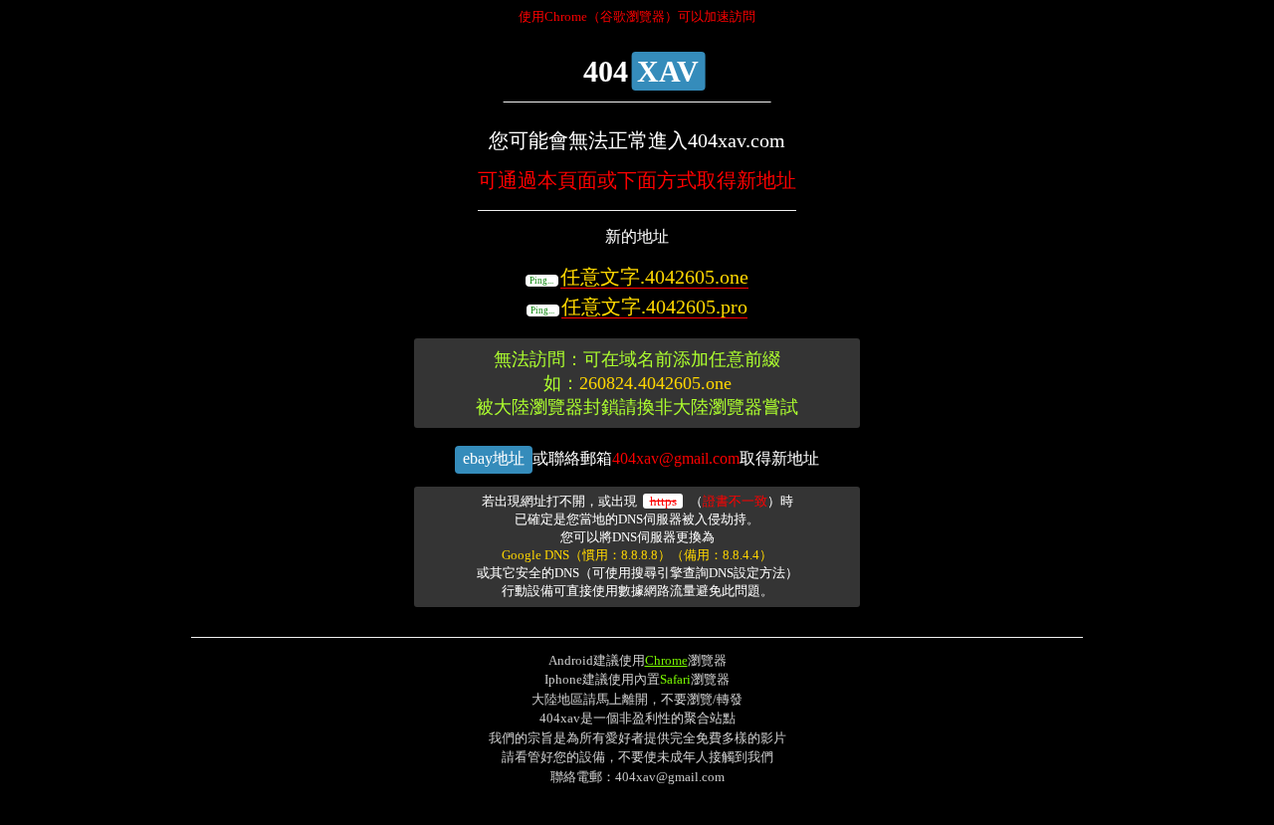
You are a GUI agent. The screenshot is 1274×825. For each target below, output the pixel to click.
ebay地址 (494, 458)
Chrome (666, 660)
